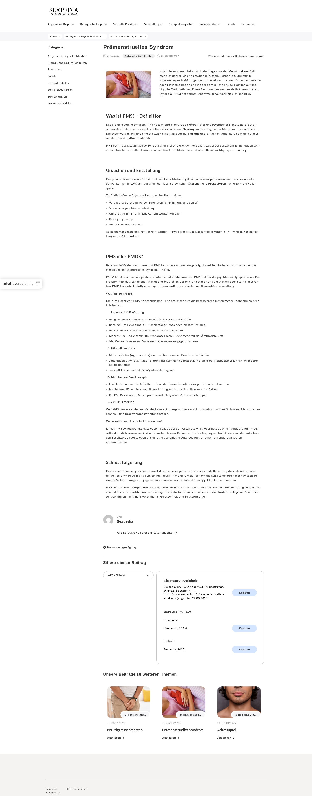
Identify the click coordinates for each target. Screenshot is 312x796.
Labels (231, 24)
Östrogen (194, 183)
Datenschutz (52, 792)
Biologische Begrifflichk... (138, 55)
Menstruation (238, 71)
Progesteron (217, 183)
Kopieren (244, 592)
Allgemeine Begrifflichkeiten (67, 56)
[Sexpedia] (64, 17)
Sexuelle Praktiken (125, 24)
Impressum (51, 789)
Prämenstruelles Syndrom (183, 730)
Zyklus (136, 183)
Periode (194, 133)
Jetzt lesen (114, 737)
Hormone (149, 487)
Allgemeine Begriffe (61, 24)
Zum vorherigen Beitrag (122, 547)
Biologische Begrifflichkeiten (67, 62)
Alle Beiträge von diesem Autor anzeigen (145, 532)
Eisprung (188, 129)
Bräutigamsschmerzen (125, 730)
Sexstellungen (153, 24)
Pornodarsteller (210, 24)
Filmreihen (248, 24)
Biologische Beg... (135, 714)
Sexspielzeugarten (181, 24)
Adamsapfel (226, 730)
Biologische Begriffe (93, 24)
